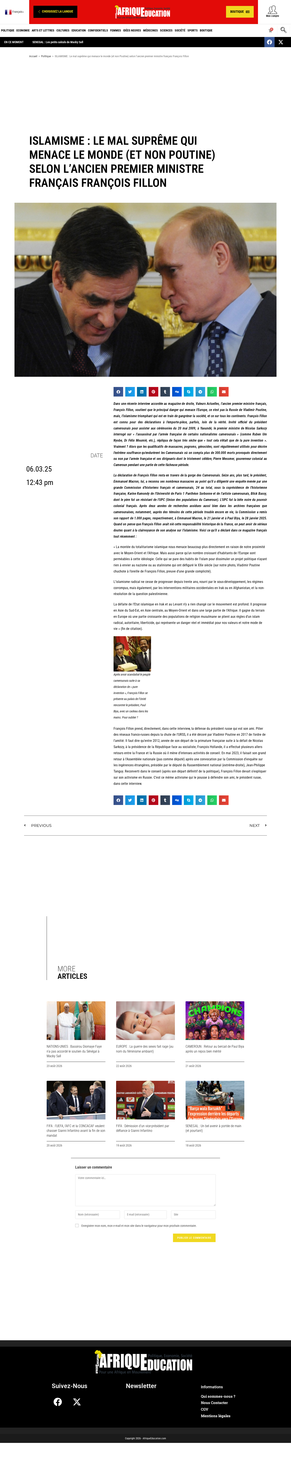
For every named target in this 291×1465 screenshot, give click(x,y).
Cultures (62, 30)
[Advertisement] (145, 95)
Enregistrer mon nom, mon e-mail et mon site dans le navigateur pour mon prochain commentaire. (139, 1225)
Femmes (115, 30)
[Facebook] (269, 42)
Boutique (206, 30)
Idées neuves (132, 30)
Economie (23, 30)
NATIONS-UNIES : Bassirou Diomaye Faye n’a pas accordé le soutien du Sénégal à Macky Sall (74, 1051)
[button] (55, 12)
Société (180, 30)
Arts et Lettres (43, 30)
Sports (192, 30)
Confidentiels (98, 30)
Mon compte (272, 15)
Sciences (166, 30)
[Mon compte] (272, 10)
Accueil (33, 56)
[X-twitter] (281, 42)
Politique (7, 30)
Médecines (150, 30)
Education (79, 30)
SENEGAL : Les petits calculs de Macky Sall (57, 42)
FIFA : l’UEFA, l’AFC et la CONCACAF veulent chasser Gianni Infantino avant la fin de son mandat (76, 1131)
